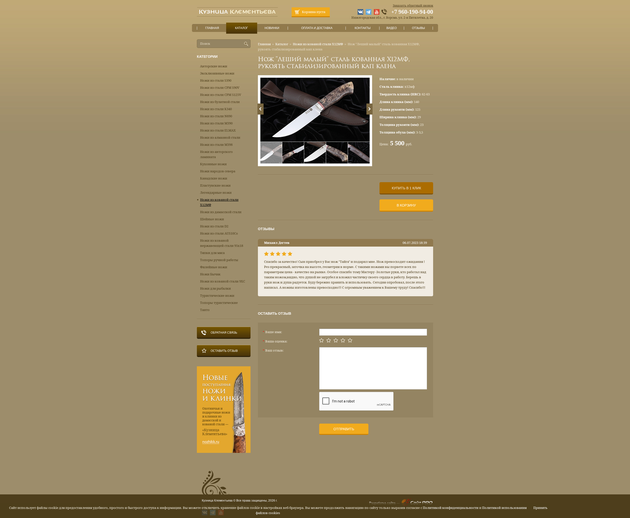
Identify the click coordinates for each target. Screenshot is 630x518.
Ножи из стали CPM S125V (220, 95)
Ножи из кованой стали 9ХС (222, 281)
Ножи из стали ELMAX (218, 130)
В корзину (406, 205)
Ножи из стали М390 (216, 123)
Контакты (363, 28)
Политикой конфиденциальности (450, 508)
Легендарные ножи (216, 192)
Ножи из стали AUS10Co (219, 233)
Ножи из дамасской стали (220, 212)
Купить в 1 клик (406, 188)
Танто (205, 310)
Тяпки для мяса (212, 253)
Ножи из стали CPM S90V (219, 87)
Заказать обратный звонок (413, 5)
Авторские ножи (213, 66)
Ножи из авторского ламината (216, 154)
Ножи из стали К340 (216, 109)
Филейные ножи (213, 267)
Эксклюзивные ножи (217, 73)
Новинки (272, 28)
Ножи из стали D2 (214, 226)
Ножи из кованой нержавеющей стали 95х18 (221, 243)
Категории (207, 57)
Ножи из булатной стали (220, 102)
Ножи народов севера (217, 171)
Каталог (241, 28)
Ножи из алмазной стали (220, 137)
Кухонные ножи (213, 164)
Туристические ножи (217, 295)
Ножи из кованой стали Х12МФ (318, 44)
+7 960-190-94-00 (412, 12)
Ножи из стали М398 (216, 145)
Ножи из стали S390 (215, 80)
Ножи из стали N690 (216, 116)
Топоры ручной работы (219, 260)
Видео (391, 28)
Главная (212, 28)
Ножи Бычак (210, 274)
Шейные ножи (212, 219)
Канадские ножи (213, 178)
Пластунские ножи (215, 185)
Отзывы (418, 28)
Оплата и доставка (316, 28)
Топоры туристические (219, 303)
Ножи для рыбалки (215, 288)
